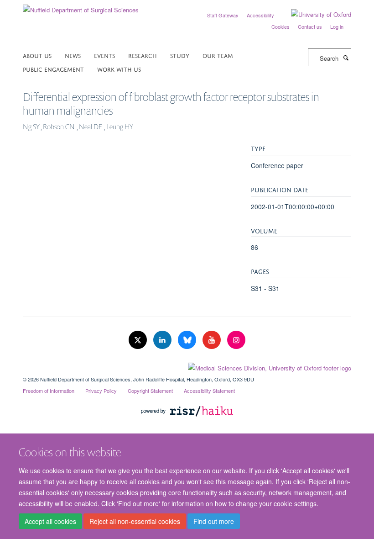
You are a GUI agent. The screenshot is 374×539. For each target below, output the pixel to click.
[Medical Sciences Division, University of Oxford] (187, 366)
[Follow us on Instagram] (236, 340)
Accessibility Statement (209, 390)
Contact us (310, 26)
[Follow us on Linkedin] (163, 340)
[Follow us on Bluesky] (188, 340)
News (73, 55)
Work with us (119, 68)
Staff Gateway (223, 15)
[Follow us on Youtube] (213, 340)
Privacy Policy (101, 390)
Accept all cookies (50, 521)
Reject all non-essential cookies (134, 521)
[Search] (346, 58)
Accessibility (260, 15)
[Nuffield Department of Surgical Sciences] (81, 6)
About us (37, 55)
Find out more (213, 521)
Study (179, 55)
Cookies (280, 26)
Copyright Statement (150, 390)
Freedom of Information (48, 390)
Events (104, 55)
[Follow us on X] (139, 340)
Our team (218, 55)
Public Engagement (53, 68)
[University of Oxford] (314, 14)
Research (142, 55)
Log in (336, 26)
